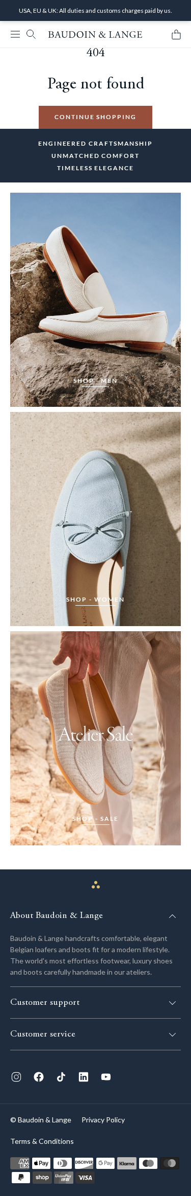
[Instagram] (16, 1077)
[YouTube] (106, 1077)
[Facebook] (39, 1077)
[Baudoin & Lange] (95, 34)
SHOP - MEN (95, 380)
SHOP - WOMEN (95, 599)
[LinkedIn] (83, 1077)
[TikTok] (61, 1077)
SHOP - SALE (95, 818)
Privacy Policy (103, 1119)
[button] (15, 34)
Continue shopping (95, 117)
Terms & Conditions (42, 1141)
